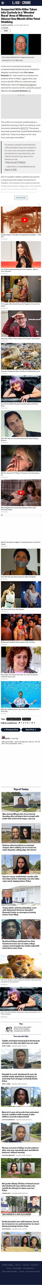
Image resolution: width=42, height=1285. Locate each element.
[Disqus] (21, 759)
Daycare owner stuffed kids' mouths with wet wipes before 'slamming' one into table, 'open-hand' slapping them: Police (21, 879)
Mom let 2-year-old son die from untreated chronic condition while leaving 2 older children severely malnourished (20, 1114)
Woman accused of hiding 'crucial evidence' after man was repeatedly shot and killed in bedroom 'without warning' (20, 1150)
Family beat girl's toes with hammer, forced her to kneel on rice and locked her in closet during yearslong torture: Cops (20, 1224)
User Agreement (28, 1268)
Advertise (26, 1265)
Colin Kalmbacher (8, 1119)
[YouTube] (19, 723)
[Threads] (28, 723)
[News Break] (34, 723)
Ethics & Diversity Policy (9, 1271)
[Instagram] (26, 723)
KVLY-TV (24, 128)
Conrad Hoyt (6, 1193)
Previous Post (12, 730)
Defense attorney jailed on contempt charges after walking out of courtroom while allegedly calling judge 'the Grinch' (19, 847)
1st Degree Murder (13, 719)
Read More (21, 198)
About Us (18, 1265)
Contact (21, 1271)
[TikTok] (24, 723)
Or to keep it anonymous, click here (22, 1030)
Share (6, 30)
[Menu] (2, 3)
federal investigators (28, 85)
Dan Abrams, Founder (33, 1271)
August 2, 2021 (11, 170)
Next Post (30, 730)
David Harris (6, 1229)
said (23, 79)
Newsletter (34, 1265)
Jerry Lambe (6, 1046)
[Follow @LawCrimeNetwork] (30, 723)
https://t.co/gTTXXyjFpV (16, 162)
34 (29, 91)
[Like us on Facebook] (21, 723)
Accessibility (17, 1268)
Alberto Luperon (7, 25)
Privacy (8, 1268)
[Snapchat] (32, 723)
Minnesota (26, 719)
